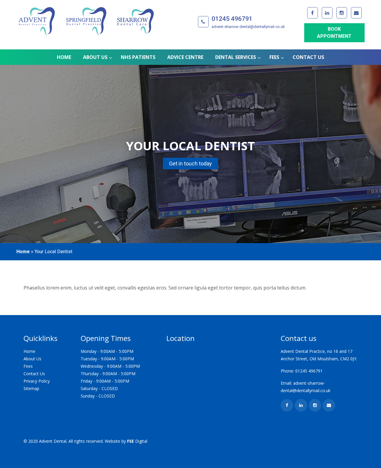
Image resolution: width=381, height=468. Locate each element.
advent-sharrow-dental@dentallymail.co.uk (248, 26)
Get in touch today (190, 163)
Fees (28, 366)
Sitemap (31, 388)
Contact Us (34, 373)
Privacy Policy (37, 381)
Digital (137, 441)
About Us (32, 358)
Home (23, 251)
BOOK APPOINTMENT (334, 32)
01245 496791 (232, 18)
